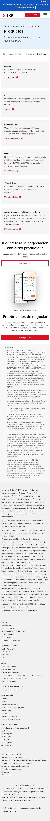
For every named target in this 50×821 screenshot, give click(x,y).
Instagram (8, 734)
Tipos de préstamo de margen (36, 574)
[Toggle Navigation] (45, 15)
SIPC (27, 789)
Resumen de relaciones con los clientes (16, 763)
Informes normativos (9, 716)
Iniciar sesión (6, 626)
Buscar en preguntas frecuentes (13, 678)
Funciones (29, 54)
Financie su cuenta (8, 667)
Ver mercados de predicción (25, 7)
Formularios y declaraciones (12, 769)
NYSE (15, 789)
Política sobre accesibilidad (11, 755)
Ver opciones (10, 171)
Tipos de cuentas (7, 634)
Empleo (4, 702)
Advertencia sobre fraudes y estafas (15, 766)
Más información (11, 229)
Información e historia (9, 705)
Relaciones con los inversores (12, 708)
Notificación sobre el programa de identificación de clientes (23, 760)
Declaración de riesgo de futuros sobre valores (19, 589)
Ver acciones (9, 77)
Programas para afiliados (10, 719)
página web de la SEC (19, 607)
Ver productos (25, 263)
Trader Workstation (8, 649)
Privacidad (5, 772)
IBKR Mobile (5, 655)
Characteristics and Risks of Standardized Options (20, 539)
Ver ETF (7, 109)
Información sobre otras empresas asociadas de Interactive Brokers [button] (21, 809)
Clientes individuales (9, 669)
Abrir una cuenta (32, 15)
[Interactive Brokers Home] (7, 15)
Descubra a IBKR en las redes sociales (15, 728)
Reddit (6, 740)
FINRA (21, 789)
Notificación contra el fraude (12, 757)
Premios (4, 699)
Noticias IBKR (6, 710)
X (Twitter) (8, 743)
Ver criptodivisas (11, 197)
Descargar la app (25, 337)
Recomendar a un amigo (10, 640)
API (2, 658)
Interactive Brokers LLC (25, 785)
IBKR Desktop (6, 652)
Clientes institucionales (10, 672)
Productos (41, 54)
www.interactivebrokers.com (19, 800)
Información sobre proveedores (13, 690)
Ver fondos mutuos (12, 138)
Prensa (4, 713)
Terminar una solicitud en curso (13, 631)
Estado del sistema (8, 681)
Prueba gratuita (7, 637)
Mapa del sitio (6, 775)
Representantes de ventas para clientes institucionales (22, 675)
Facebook (8, 731)
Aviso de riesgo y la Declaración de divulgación (21, 600)
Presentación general (12, 54)
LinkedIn (7, 737)
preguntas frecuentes (23, 414)
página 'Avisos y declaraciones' (21, 559)
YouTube (7, 745)
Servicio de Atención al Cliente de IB (20, 551)
